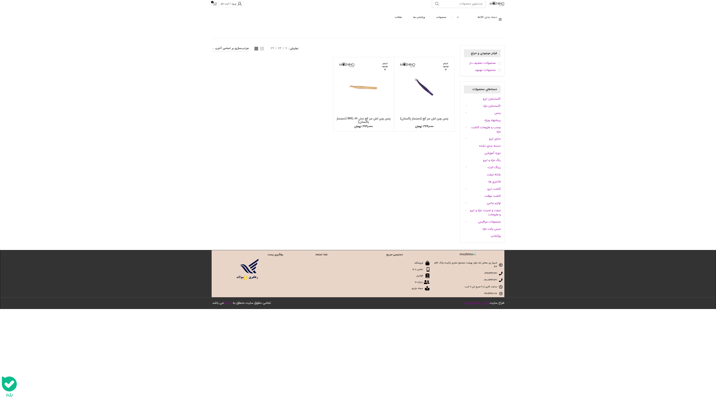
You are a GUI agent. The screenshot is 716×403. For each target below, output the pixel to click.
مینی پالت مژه (492, 229)
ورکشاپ (496, 236)
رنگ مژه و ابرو (492, 160)
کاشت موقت (493, 196)
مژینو (228, 303)
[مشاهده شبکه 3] (262, 48)
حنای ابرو (495, 139)
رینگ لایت (494, 167)
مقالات (398, 17)
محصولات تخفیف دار (483, 63)
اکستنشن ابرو (492, 99)
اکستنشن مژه (492, 106)
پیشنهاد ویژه (493, 120)
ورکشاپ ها (419, 17)
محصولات (441, 17)
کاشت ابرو (494, 189)
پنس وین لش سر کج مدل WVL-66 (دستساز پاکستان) (363, 120)
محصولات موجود (486, 70)
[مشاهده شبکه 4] (256, 48)
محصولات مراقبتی (489, 222)
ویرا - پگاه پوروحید (476, 303)
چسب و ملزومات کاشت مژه (486, 129)
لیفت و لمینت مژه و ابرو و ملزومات (485, 212)
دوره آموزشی (493, 153)
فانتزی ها (494, 182)
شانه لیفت (494, 175)
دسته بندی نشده (490, 146)
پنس (497, 113)
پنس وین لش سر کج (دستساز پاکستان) (424, 118)
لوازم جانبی (494, 203)
